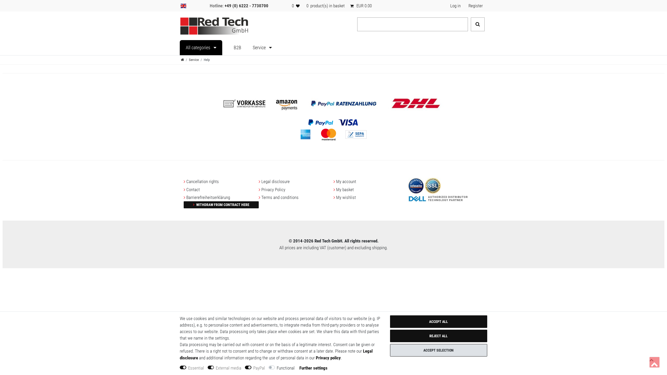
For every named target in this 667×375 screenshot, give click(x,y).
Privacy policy (328, 357)
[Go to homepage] (182, 60)
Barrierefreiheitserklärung (208, 197)
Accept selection (438, 350)
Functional (286, 368)
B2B (237, 47)
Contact (193, 189)
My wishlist (346, 197)
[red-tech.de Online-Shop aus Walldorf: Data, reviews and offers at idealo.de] (416, 185)
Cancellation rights (202, 181)
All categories (198, 47)
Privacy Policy (273, 189)
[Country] (183, 5)
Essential (196, 368)
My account (346, 181)
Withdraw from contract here (222, 205)
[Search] (478, 24)
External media (228, 368)
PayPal (259, 368)
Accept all (438, 322)
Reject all (438, 336)
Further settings (313, 368)
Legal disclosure (275, 181)
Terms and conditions (280, 197)
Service (260, 47)
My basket (345, 189)
